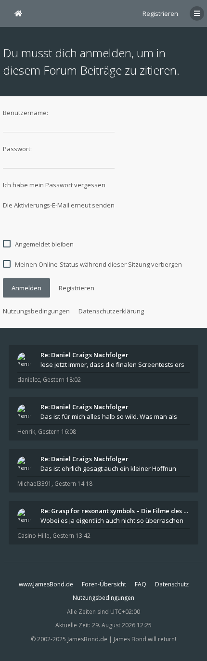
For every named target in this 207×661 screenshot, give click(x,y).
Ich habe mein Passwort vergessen (54, 185)
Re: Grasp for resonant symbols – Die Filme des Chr (115, 510)
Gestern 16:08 (57, 432)
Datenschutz (172, 584)
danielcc (28, 380)
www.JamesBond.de (46, 584)
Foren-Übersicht (104, 584)
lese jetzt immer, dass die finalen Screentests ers (112, 364)
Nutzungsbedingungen (36, 311)
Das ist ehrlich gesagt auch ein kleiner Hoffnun (108, 468)
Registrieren (160, 13)
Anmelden (26, 288)
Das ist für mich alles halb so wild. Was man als (108, 416)
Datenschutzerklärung (111, 311)
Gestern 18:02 (62, 380)
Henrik (26, 432)
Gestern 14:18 (73, 484)
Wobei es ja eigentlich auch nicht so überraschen (111, 520)
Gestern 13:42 (71, 535)
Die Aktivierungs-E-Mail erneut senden (59, 205)
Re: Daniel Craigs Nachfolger (84, 354)
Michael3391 (34, 484)
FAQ (140, 584)
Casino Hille (33, 535)
